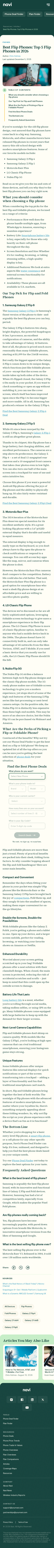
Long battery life (12, 1000)
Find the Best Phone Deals (21, 112)
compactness (21, 898)
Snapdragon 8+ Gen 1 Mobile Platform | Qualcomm (25, 1290)
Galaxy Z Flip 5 (41, 432)
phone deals (24, 756)
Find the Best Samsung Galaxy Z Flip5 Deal (27, 503)
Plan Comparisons (11, 1459)
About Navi (8, 1486)
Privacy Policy (8, 1522)
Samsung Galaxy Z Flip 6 (22, 310)
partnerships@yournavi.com (15, 1513)
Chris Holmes (15, 56)
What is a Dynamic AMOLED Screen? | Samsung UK (24, 1294)
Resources (7, 26)
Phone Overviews (10, 1450)
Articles (17, 26)
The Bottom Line (16, 116)
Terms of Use (23, 1522)
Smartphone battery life (35, 235)
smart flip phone (40, 1135)
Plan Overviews (9, 1455)
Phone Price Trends (11, 1441)
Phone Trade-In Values (12, 1445)
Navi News (7, 1491)
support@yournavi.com (13, 1508)
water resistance (30, 270)
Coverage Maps (10, 1469)
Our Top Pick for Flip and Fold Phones (26, 101)
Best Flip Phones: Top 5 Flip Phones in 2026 (20, 29)
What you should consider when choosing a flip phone (28, 96)
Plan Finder (7, 1424)
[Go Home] (7, 5)
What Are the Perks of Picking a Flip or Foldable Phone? (26, 107)
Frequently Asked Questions (22, 120)
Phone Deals (8, 1436)
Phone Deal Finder (22, 1160)
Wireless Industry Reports (14, 1495)
